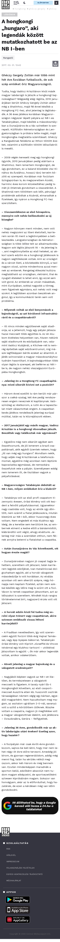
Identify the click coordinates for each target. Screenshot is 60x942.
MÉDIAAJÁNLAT (13, 880)
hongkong (20, 8)
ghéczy (53, 8)
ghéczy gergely (37, 8)
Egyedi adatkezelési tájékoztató (24, 874)
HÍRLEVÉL (11, 855)
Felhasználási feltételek (20, 868)
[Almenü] (16, 3)
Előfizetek (43, 2)
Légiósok (9, 14)
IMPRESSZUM (12, 861)
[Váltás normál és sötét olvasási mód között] (24, 3)
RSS (8, 849)
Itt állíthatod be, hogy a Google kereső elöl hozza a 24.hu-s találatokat (34, 806)
